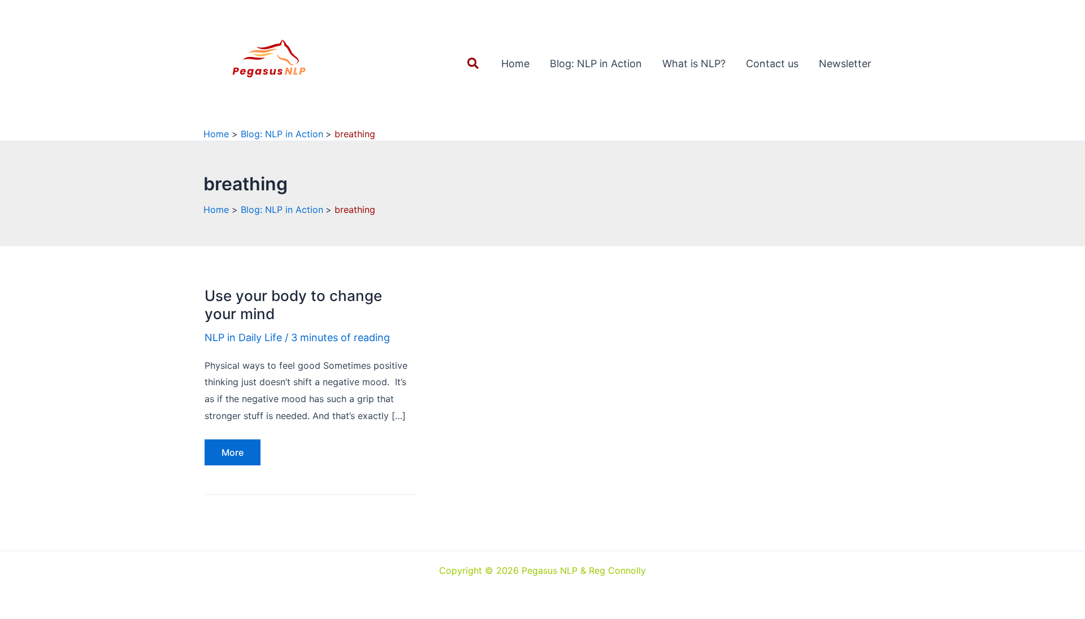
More (237, 455)
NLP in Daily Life (243, 337)
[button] (473, 63)
